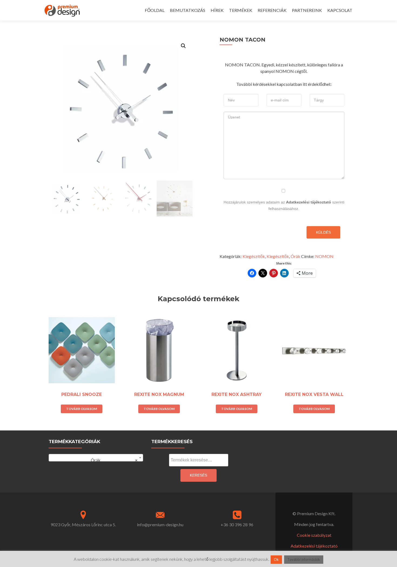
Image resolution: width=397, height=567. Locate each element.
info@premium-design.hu (160, 524)
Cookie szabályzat (314, 535)
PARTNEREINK (307, 10)
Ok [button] (276, 559)
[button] (183, 46)
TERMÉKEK (240, 10)
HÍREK (217, 10)
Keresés (198, 475)
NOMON (324, 256)
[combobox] (96, 457)
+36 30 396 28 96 (237, 524)
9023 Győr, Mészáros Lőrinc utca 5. (83, 524)
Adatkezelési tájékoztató (308, 202)
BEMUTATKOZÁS (187, 10)
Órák (295, 256)
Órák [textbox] (112, 460)
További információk (303, 559)
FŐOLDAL (154, 10)
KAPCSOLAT (339, 10)
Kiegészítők (254, 256)
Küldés (323, 232)
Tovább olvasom (81, 409)
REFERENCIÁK (272, 10)
